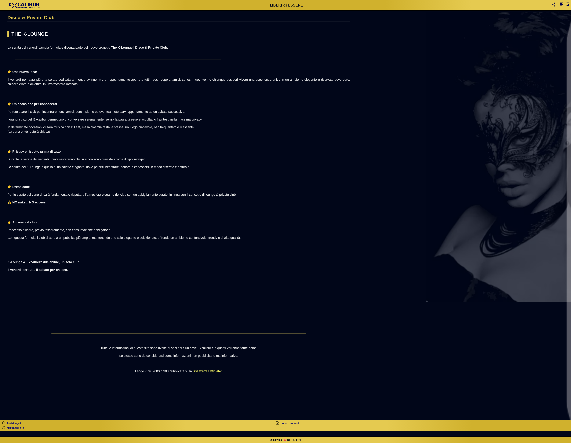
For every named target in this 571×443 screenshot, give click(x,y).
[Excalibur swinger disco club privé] (24, 9)
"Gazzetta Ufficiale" (207, 371)
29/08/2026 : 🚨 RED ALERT (285, 440)
